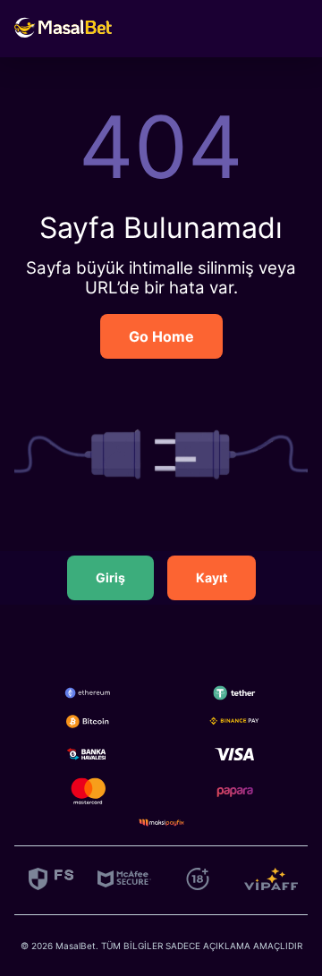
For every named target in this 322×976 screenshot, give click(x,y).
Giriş (110, 577)
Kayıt (211, 577)
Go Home (161, 336)
